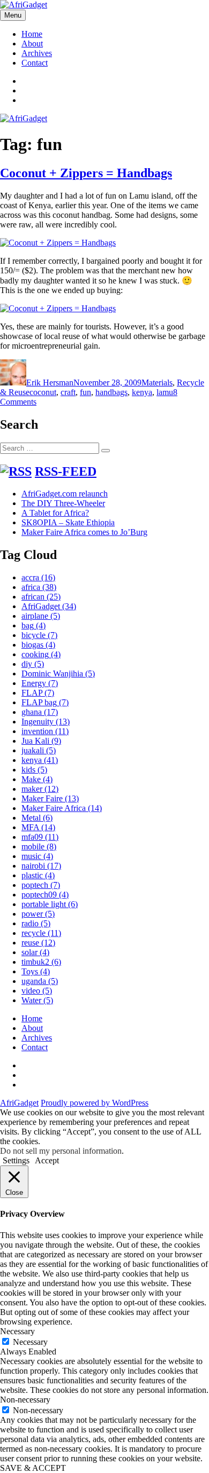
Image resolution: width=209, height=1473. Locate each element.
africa (38, 587)
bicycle (39, 635)
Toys (35, 971)
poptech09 (45, 894)
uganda (39, 981)
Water (37, 1000)
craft (68, 392)
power (38, 913)
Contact (34, 62)
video (36, 990)
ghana (39, 711)
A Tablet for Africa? (55, 512)
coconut (42, 392)
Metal (37, 817)
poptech (40, 884)
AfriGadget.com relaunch (64, 493)
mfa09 (39, 836)
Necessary (30, 1341)
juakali (38, 750)
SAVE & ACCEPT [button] (33, 1467)
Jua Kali (41, 740)
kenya (142, 392)
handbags (111, 392)
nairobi (41, 865)
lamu (164, 392)
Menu (12, 15)
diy (32, 663)
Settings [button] (16, 1160)
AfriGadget (48, 606)
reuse (38, 942)
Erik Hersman (49, 382)
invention (45, 731)
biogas (38, 644)
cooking (41, 654)
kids (34, 769)
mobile (38, 846)
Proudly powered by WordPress (94, 1102)
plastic (38, 875)
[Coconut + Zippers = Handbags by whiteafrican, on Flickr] (58, 242)
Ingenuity (45, 721)
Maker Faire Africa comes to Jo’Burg (84, 532)
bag (33, 625)
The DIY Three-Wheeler (63, 503)
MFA (38, 827)
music (37, 856)
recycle (41, 933)
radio (35, 923)
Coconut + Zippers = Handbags (86, 173)
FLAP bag (45, 702)
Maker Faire (50, 798)
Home (31, 33)
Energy (39, 683)
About (32, 43)
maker (39, 788)
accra (38, 577)
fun (85, 392)
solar (35, 952)
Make (37, 779)
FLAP (37, 692)
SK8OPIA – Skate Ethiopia (68, 522)
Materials (157, 382)
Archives (36, 53)
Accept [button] (47, 1160)
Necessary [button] (17, 1331)
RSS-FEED (65, 471)
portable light (49, 904)
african (41, 596)
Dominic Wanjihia (58, 673)
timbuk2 (41, 961)
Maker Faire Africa (61, 808)
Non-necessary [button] (25, 1399)
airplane (40, 615)
